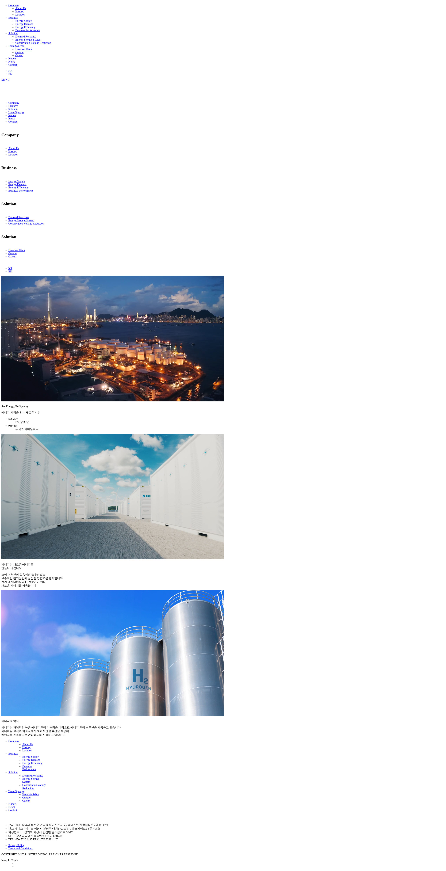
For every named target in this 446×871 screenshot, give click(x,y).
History (19, 11)
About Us (20, 8)
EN (10, 73)
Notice (12, 58)
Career (19, 55)
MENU (5, 79)
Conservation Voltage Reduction (33, 42)
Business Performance (27, 30)
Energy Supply (23, 20)
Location (20, 14)
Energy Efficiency (25, 27)
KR (10, 70)
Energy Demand (24, 23)
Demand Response (25, 36)
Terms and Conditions (20, 848)
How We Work (23, 49)
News (11, 61)
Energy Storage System (28, 39)
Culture (19, 52)
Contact (12, 64)
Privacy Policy (16, 845)
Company (13, 5)
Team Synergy (16, 45)
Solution (13, 33)
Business (13, 17)
